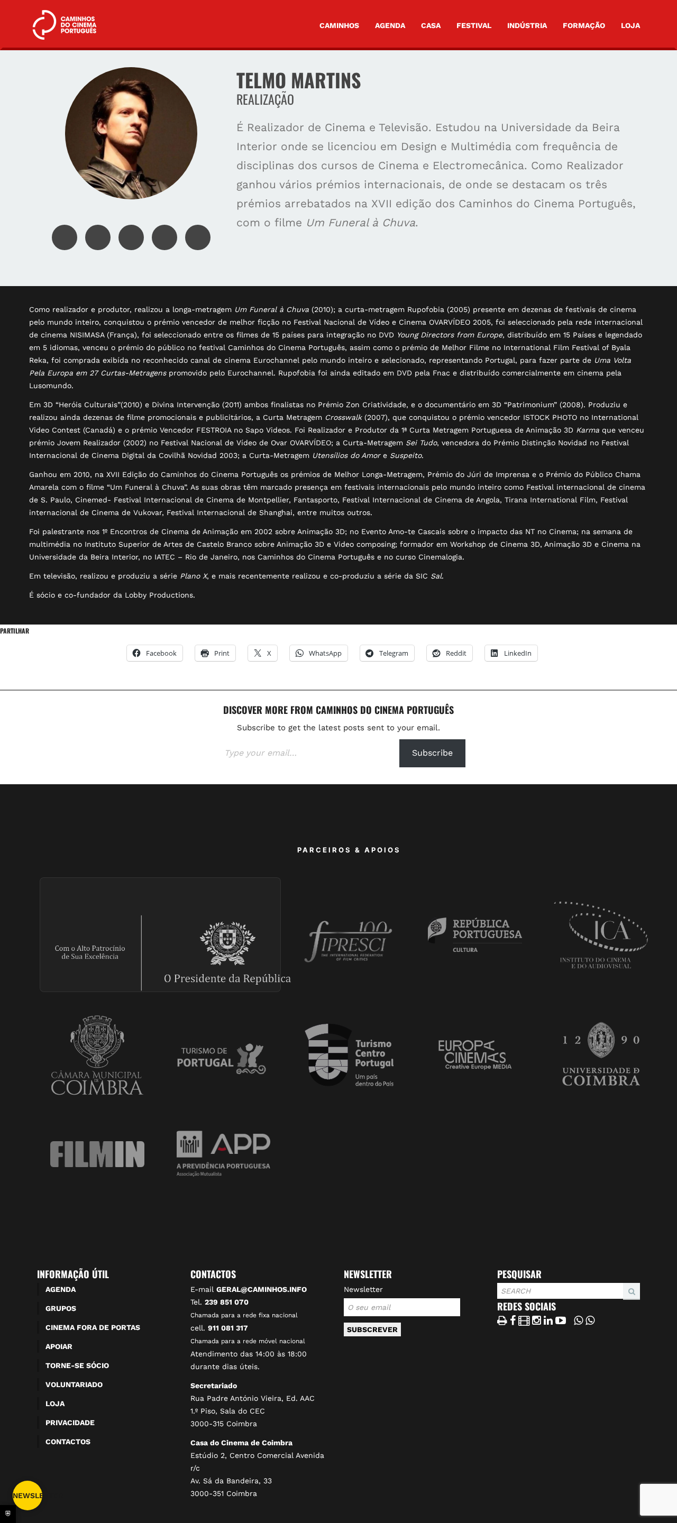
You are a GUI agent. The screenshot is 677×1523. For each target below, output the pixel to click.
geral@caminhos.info (261, 1289)
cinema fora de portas (92, 1327)
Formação (584, 25)
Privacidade (70, 1422)
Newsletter (363, 1289)
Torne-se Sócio (77, 1365)
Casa (431, 25)
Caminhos (339, 25)
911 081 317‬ (228, 1328)
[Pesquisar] (500, 1299)
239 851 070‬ (227, 1302)
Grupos (60, 1308)
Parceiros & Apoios (349, 850)
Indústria (527, 25)
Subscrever (372, 1329)
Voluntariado (74, 1384)
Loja (630, 25)
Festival (473, 25)
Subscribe (432, 753)
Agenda (390, 25)
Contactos (67, 1441)
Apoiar (58, 1346)
